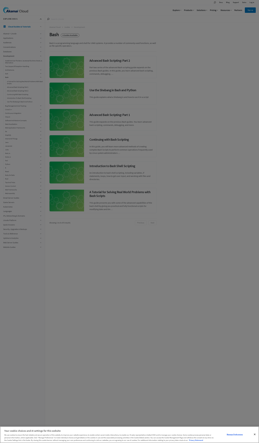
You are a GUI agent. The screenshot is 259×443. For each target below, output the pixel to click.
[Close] (255, 434)
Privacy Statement (196, 440)
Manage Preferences (235, 434)
